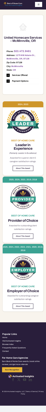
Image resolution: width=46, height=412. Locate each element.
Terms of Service (31, 391)
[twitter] (18, 379)
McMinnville (17, 66)
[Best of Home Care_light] (13, 3)
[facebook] (13, 379)
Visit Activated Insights (13, 5)
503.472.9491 (22, 51)
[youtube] (24, 379)
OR (14, 70)
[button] (23, 75)
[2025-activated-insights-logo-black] (21, 375)
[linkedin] (30, 379)
